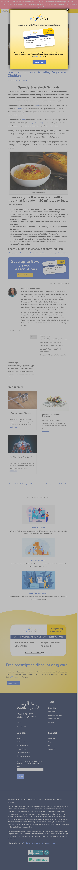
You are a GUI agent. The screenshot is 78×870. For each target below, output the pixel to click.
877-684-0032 (37, 56)
